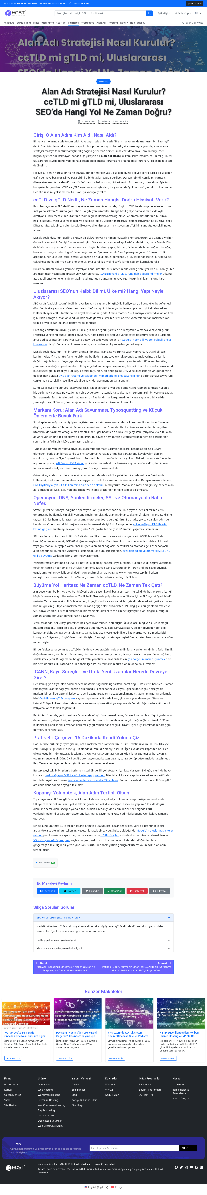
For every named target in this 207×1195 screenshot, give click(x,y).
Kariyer (8, 1089)
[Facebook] (176, 1167)
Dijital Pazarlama (43, 22)
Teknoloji (73, 22)
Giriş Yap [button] (183, 13)
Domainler (44, 1084)
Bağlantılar (145, 1084)
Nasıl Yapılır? (137, 22)
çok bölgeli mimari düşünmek (146, 659)
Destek (76, 1084)
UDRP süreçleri (109, 835)
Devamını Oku (13, 1058)
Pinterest (139, 891)
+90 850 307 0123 (193, 22)
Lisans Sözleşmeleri (104, 1164)
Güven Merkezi (13, 1094)
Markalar (85, 1164)
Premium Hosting (48, 1100)
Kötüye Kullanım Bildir (84, 1100)
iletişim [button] (166, 13)
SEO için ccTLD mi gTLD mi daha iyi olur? (58, 917)
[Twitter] (181, 1167)
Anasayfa (9, 22)
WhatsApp (116, 891)
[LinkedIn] (201, 1167)
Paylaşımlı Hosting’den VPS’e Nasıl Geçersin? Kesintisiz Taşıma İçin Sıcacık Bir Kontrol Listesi (76, 1036)
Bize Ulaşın (78, 1105)
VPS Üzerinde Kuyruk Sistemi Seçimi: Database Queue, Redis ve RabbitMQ (128, 1036)
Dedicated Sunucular (50, 1120)
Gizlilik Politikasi (69, 1164)
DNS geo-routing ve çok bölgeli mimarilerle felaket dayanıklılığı (99, 375)
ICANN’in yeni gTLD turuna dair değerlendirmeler (131, 273)
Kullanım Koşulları (48, 1164)
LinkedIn (94, 891)
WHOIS (109, 1089)
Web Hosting (45, 1089)
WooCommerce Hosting (51, 1105)
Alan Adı (101, 22)
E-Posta (161, 891)
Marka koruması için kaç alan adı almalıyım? (59, 948)
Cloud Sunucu (46, 1115)
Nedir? (124, 22)
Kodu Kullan (112, 1094)
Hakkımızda (11, 1084)
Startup (60, 22)
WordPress (87, 22)
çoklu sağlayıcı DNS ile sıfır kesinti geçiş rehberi (75, 775)
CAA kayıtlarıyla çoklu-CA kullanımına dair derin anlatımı (68, 485)
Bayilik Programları (150, 1089)
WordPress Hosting (49, 1094)
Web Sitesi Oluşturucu (50, 1126)
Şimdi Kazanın (194, 3)
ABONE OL (188, 1148)
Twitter (72, 891)
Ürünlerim (179, 1084)
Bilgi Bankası (79, 1089)
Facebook (49, 891)
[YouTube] (191, 1167)
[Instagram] (186, 1167)
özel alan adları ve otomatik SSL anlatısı (93, 780)
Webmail (110, 1084)
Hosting (113, 22)
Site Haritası (11, 1105)
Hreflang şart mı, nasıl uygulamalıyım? (56, 940)
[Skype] (196, 1167)
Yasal (7, 1100)
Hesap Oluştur (181, 1098)
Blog (74, 1094)
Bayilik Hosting (46, 1110)
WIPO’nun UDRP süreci (70, 463)
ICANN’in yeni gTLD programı (56, 698)
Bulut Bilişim (24, 22)
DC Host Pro (146, 1094)
